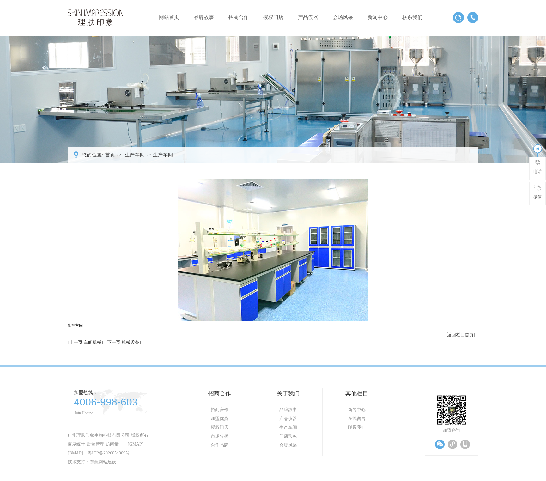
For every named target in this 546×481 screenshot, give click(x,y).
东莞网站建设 (103, 462)
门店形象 (288, 436)
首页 (110, 154)
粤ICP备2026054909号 (109, 453)
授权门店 (273, 17)
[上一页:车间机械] (85, 342)
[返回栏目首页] (460, 334)
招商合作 (238, 17)
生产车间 (135, 154)
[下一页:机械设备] (123, 342)
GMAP (135, 444)
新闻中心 (377, 17)
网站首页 (169, 17)
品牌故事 (204, 17)
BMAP (75, 453)
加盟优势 (219, 418)
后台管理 (95, 444)
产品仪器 (308, 17)
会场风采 (343, 17)
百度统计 (76, 444)
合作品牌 (219, 445)
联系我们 (412, 17)
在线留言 (357, 418)
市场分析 (219, 436)
